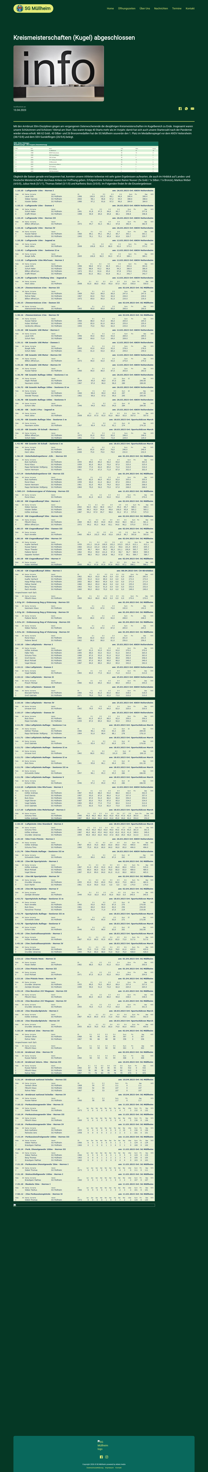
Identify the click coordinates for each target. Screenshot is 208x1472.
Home (110, 8)
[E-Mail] (192, 109)
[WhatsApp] (186, 109)
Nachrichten (161, 8)
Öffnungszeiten (126, 8)
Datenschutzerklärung (95, 1468)
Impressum (109, 1468)
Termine (177, 8)
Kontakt (190, 8)
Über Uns (145, 8)
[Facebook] (180, 109)
